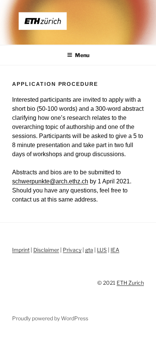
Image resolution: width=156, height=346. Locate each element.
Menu (82, 55)
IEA (115, 250)
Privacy (72, 250)
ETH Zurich (130, 282)
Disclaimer (46, 250)
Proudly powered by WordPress (50, 318)
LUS (102, 250)
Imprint (21, 250)
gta (89, 250)
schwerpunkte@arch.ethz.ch (50, 181)
